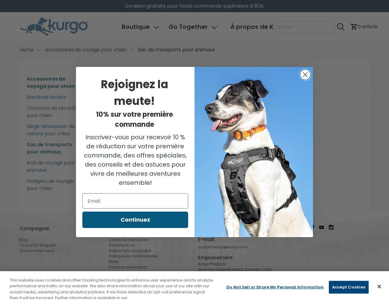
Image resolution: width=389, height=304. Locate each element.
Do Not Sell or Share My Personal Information (275, 287)
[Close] (379, 286)
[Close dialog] (305, 74)
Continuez (135, 219)
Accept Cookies (348, 287)
